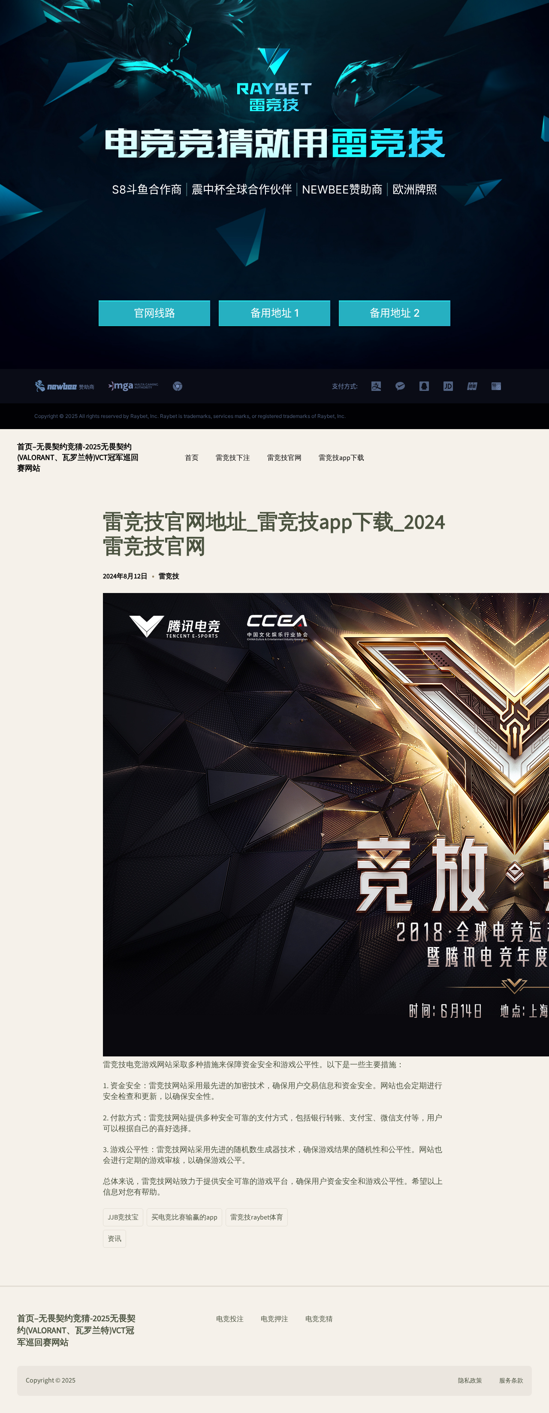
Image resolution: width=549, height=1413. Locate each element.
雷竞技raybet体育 (256, 1217)
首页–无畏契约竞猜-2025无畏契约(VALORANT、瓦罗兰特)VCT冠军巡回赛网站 (78, 458)
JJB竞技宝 (123, 1217)
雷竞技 (169, 576)
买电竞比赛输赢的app (184, 1217)
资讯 (114, 1239)
